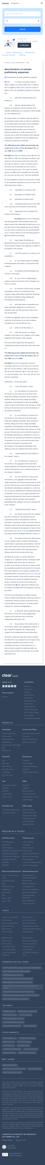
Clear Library (28, 704)
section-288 (33, 573)
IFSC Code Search (28, 923)
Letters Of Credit (28, 903)
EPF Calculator (27, 949)
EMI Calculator (7, 920)
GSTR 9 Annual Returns (10, 853)
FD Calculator (7, 944)
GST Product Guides (31, 712)
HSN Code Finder (28, 810)
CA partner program (9, 785)
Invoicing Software (28, 794)
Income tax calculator (9, 917)
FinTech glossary (29, 706)
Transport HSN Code (29, 815)
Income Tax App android (30, 733)
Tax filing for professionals (11, 810)
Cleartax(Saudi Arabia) (32, 718)
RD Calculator (7, 941)
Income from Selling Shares (32, 862)
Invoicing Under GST (9, 859)
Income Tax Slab (28, 842)
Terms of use (21, 1140)
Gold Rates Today (8, 946)
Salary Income (27, 851)
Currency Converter (9, 949)
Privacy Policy (7, 1140)
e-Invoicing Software (29, 766)
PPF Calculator (27, 917)
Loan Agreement (28, 886)
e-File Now (24, 45)
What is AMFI (6, 898)
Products (14, 3)
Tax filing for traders (9, 813)
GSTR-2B (5, 862)
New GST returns (8, 769)
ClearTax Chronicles (31, 709)
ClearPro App (6, 797)
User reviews (28, 698)
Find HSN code (27, 938)
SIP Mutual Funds (8, 886)
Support (5, 697)
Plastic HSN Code (28, 818)
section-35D (18, 148)
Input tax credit (7, 775)
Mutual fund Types (8, 881)
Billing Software (27, 791)
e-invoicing (6, 772)
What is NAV (6, 901)
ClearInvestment (8, 739)
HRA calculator (7, 938)
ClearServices (7, 742)
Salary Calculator (28, 946)
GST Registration (8, 842)
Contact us (28, 689)
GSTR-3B (5, 865)
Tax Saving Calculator (30, 941)
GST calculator (7, 932)
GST (3, 760)
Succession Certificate (30, 889)
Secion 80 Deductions (30, 739)
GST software (7, 766)
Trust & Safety (29, 715)
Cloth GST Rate (28, 821)
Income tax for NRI (28, 742)
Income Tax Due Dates (30, 865)
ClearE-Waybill (27, 763)
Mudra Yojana (27, 881)
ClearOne (25, 788)
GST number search (29, 920)
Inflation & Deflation (29, 883)
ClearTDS (25, 769)
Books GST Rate (28, 824)
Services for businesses (30, 797)
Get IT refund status (29, 944)
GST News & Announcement (12, 851)
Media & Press (29, 695)
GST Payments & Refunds (11, 856)
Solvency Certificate (29, 892)
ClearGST (25, 760)
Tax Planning (6, 736)
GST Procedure (7, 848)
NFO (3, 895)
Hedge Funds (6, 889)
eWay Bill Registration (30, 772)
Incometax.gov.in (28, 859)
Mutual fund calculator (10, 923)
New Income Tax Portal (30, 856)
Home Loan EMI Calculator (31, 929)
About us (27, 686)
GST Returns (6, 845)
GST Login (5, 763)
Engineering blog (30, 701)
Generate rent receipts (30, 926)
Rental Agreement (28, 900)
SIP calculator (7, 929)
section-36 (19, 531)
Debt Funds (6, 892)
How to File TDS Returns (30, 853)
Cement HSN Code (29, 813)
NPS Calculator (27, 932)
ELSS (3, 883)
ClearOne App (27, 800)
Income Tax (26, 736)
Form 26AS (26, 845)
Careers (27, 692)
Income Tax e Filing (8, 733)
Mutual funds (6, 750)
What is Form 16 (27, 848)
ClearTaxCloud (7, 794)
